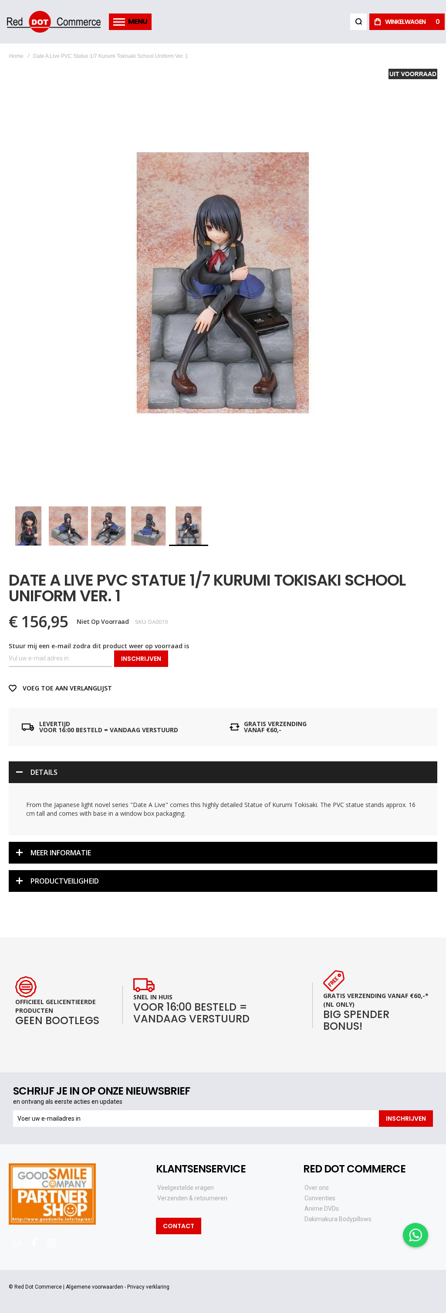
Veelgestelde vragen (185, 1187)
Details (43, 772)
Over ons (316, 1187)
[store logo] (53, 22)
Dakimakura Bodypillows (338, 1219)
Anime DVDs (321, 1208)
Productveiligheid (64, 881)
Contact (178, 1226)
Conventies (319, 1198)
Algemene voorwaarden (94, 1287)
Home (16, 56)
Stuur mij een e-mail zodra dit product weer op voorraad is (99, 646)
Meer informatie (60, 852)
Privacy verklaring (148, 1287)
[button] (29, 526)
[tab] (223, 772)
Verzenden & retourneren (192, 1198)
